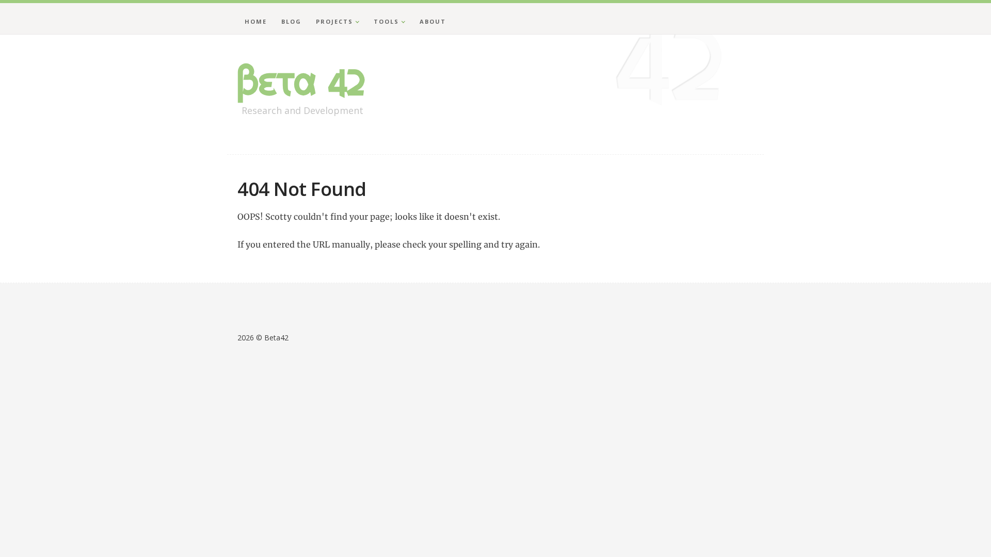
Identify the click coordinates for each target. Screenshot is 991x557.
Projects (334, 21)
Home (256, 21)
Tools (386, 21)
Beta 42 (301, 81)
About (433, 21)
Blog (291, 21)
